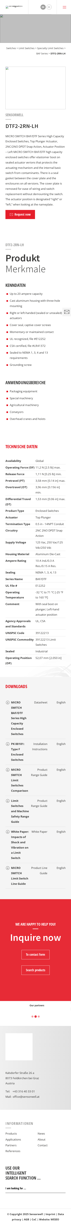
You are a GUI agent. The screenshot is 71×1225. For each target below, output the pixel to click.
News (41, 1133)
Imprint (50, 1214)
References (12, 1151)
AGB (26, 1219)
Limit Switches (27, 48)
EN (43, 7)
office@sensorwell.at (26, 1097)
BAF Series (42, 53)
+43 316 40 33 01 (24, 1091)
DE (49, 7)
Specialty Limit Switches (50, 48)
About (41, 1139)
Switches (11, 48)
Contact (43, 1145)
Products (11, 1133)
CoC (34, 1219)
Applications (13, 1139)
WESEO (55, 1219)
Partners (11, 1145)
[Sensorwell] (14, 7)
